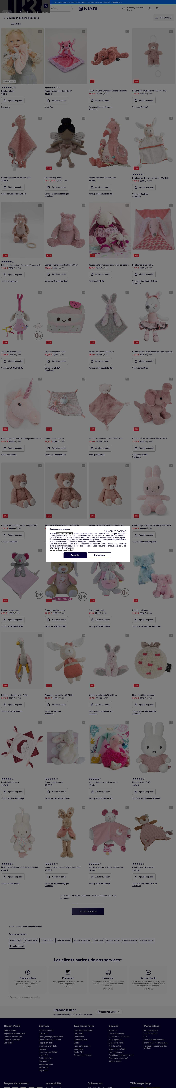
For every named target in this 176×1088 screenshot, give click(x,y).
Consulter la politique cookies (62, 550)
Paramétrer (99, 555)
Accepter (75, 555)
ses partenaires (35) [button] (64, 534)
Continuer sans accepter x (60, 529)
